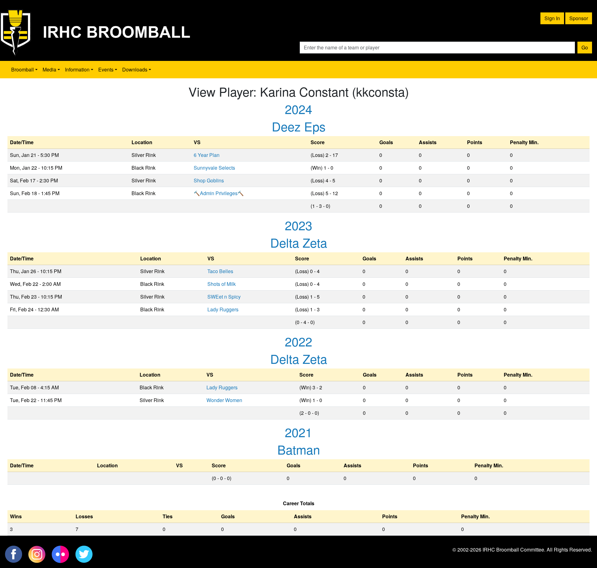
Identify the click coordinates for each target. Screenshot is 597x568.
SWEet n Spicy (224, 296)
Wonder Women (224, 400)
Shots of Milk (221, 283)
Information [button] (77, 69)
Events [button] (105, 69)
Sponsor (578, 18)
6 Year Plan (207, 154)
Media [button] (49, 69)
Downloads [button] (134, 69)
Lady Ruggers (222, 309)
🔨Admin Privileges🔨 (219, 193)
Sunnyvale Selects (214, 167)
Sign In (552, 18)
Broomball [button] (22, 69)
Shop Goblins (209, 180)
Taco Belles (220, 271)
